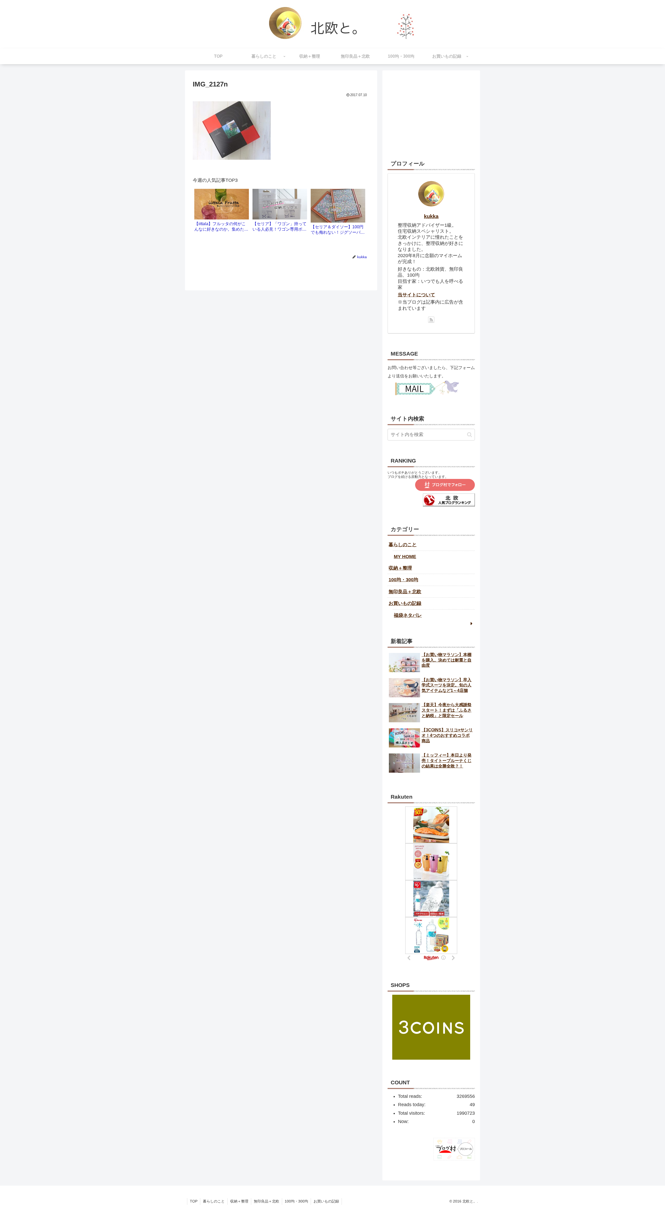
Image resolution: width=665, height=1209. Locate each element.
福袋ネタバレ (408, 615)
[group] (221, 212)
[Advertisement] (431, 108)
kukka (431, 216)
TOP (193, 1201)
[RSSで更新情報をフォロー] (431, 320)
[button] (469, 435)
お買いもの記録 (405, 603)
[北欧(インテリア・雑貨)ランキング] (449, 504)
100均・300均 (403, 579)
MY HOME (405, 556)
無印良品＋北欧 (405, 591)
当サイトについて (416, 294)
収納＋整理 (400, 568)
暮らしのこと (403, 544)
